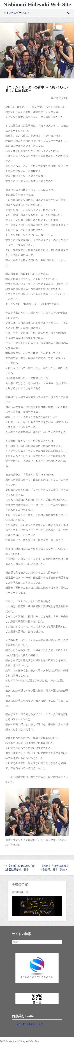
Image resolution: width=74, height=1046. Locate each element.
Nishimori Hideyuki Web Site (37, 4)
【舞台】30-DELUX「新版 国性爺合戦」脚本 (20, 867)
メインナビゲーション (16, 12)
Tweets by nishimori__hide (29, 1024)
